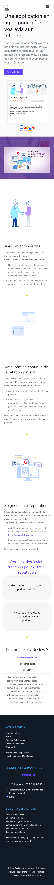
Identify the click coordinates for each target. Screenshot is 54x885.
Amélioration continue (27, 657)
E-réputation (11, 747)
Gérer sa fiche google (15, 740)
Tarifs (8, 736)
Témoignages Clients (15, 832)
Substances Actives (15, 814)
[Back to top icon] (27, 860)
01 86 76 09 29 (34, 784)
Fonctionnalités (13, 733)
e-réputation (17, 62)
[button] (27, 159)
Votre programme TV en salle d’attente (23, 825)
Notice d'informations (31, 875)
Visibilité (27, 670)
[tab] (27, 657)
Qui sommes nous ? (15, 818)
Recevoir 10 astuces (15, 743)
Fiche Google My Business (20, 535)
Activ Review (15, 868)
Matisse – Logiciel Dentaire (18, 821)
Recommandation (27, 664)
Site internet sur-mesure (17, 828)
